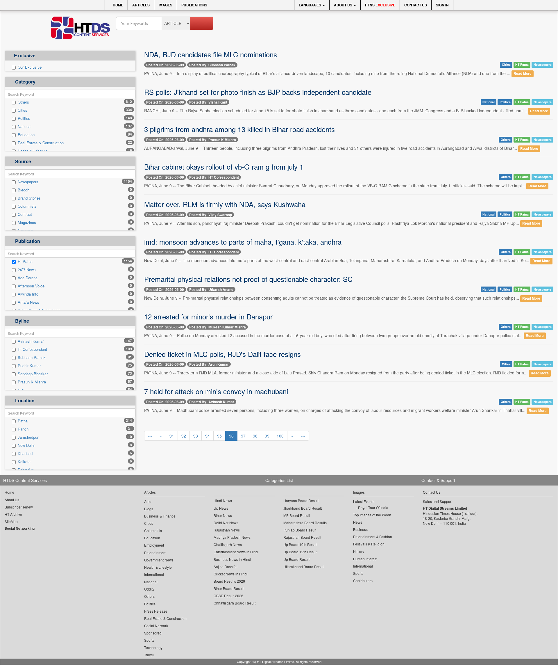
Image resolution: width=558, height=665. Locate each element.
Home (117, 5)
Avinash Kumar (31, 341)
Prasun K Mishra (32, 382)
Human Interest (365, 558)
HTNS (380, 5)
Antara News (28, 302)
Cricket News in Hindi (231, 573)
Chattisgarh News (228, 544)
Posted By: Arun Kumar (209, 364)
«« (150, 436)
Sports (149, 640)
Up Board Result (296, 559)
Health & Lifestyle (158, 567)
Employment (154, 545)
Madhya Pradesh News (232, 537)
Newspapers (28, 181)
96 (231, 436)
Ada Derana (27, 277)
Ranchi (23, 429)
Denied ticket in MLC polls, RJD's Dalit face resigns (222, 354)
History (358, 551)
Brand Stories (29, 198)
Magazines (27, 222)
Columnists (27, 206)
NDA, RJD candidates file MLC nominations (210, 54)
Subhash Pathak (32, 357)
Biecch (23, 190)
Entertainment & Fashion (372, 536)
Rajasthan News (227, 529)
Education (26, 134)
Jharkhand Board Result (302, 508)
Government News (159, 559)
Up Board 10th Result (300, 544)
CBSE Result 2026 (228, 595)
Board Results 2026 (229, 581)
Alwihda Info (28, 294)
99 (267, 436)
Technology (153, 647)
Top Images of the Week (372, 514)
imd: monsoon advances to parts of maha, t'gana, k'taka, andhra (242, 242)
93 (195, 436)
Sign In (442, 5)
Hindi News (223, 500)
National (24, 126)
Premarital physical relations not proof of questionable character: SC (248, 279)
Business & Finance (160, 515)
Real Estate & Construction (41, 142)
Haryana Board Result (301, 500)
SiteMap (11, 521)
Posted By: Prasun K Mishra (212, 139)
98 (255, 436)
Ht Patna (25, 261)
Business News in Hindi (232, 559)
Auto (147, 501)
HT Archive (13, 514)
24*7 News (27, 269)
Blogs (148, 508)
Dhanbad (25, 453)
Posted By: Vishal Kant (208, 102)
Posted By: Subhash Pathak (212, 64)
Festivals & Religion (368, 543)
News (357, 522)
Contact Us (415, 5)
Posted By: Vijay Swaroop (210, 214)
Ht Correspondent (32, 349)
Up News (221, 508)
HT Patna (522, 64)
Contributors (363, 580)
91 (171, 436)
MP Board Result (296, 515)
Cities (22, 110)
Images (165, 5)
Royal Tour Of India (373, 507)
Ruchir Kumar (29, 365)
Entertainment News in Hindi (236, 551)
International (154, 574)
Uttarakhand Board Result (303, 566)
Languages (310, 5)
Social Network (156, 625)
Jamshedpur (28, 437)
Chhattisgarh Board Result (234, 602)
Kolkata (24, 461)
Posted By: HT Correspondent (214, 177)
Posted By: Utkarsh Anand (211, 289)
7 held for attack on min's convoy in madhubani (216, 391)
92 (183, 436)
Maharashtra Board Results (305, 522)
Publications (194, 5)
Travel (149, 654)
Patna (23, 421)
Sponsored (153, 632)
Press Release (155, 611)
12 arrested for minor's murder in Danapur (208, 316)
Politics (24, 118)
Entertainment (155, 552)
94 (207, 436)
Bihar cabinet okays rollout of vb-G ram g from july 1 (223, 166)
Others (23, 102)
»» (303, 436)
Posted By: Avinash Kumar (211, 401)
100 (280, 436)
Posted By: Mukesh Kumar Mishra (217, 327)
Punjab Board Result (299, 529)
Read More (523, 73)
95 (219, 436)
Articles (141, 5)
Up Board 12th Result (300, 551)
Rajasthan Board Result (302, 537)
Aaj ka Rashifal (225, 566)
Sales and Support (437, 501)
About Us (343, 5)
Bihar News (223, 515)
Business (360, 529)
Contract (25, 214)
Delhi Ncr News (226, 522)
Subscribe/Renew (19, 506)
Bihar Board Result (229, 588)
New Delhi (26, 445)
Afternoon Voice (31, 286)
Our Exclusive (30, 67)
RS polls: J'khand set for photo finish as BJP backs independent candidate (257, 92)
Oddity (149, 588)
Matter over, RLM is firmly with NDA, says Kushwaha (224, 204)
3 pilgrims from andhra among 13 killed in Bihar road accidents (239, 129)
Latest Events (363, 501)
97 (243, 436)
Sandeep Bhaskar (33, 373)
